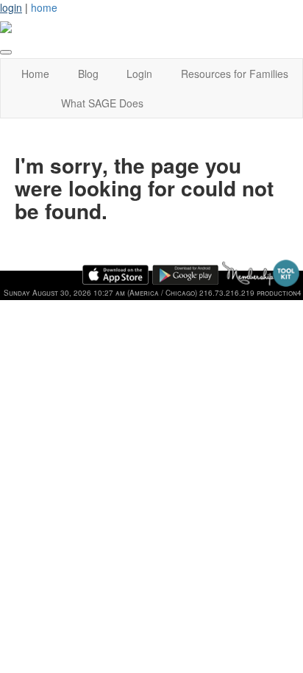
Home (35, 73)
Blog (88, 73)
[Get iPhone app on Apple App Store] (115, 275)
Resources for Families (234, 73)
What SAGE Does (102, 103)
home (44, 7)
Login (139, 73)
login (11, 7)
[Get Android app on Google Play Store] (185, 275)
